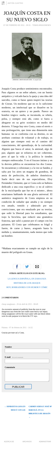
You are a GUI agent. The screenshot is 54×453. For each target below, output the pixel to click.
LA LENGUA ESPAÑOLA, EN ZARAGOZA (27, 279)
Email (37, 266)
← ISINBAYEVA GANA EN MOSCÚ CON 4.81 (14, 408)
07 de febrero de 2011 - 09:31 (17, 25)
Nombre (8, 347)
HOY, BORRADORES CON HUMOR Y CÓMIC (27, 287)
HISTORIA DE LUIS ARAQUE (27, 283)
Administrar (45, 442)
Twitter (27, 266)
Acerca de (9, 442)
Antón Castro (15, 3)
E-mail (14, 357)
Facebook (17, 266)
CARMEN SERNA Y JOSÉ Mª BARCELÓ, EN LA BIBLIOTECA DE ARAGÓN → (40, 412)
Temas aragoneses (41, 25)
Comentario (10, 367)
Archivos (27, 442)
